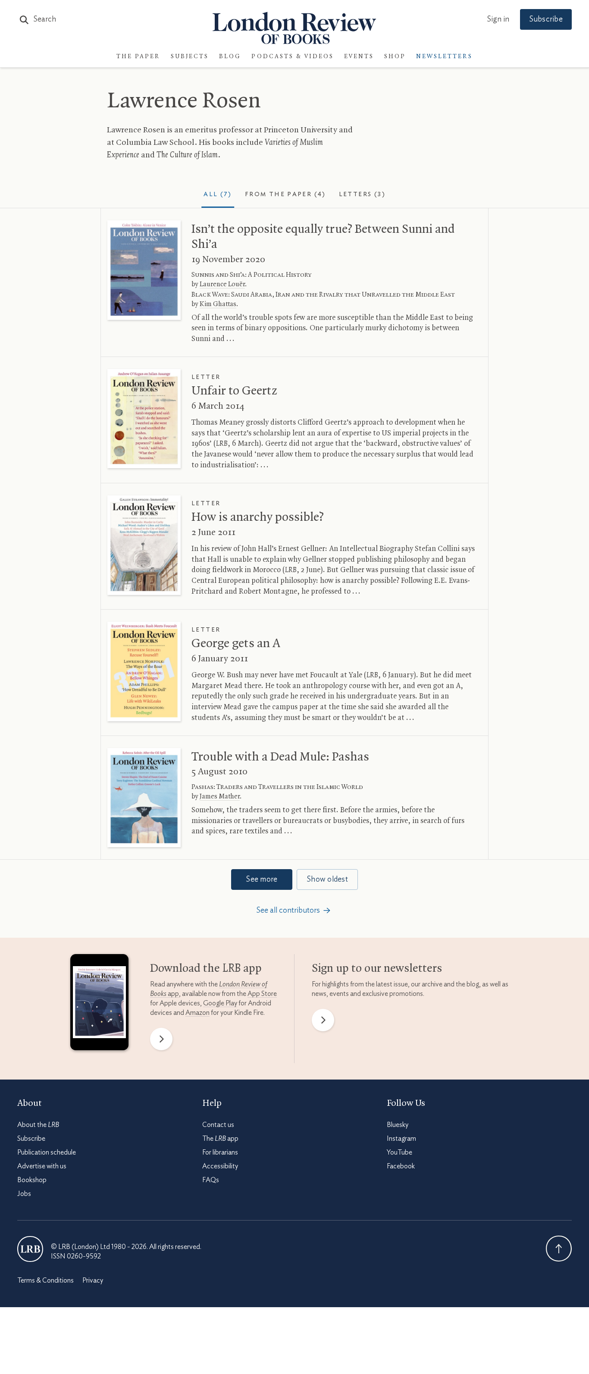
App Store (262, 993)
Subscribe (546, 19)
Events (359, 56)
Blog (230, 56)
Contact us (218, 1125)
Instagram (401, 1139)
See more (261, 879)
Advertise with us (41, 1166)
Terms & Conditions (45, 1280)
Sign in (498, 19)
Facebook (401, 1166)
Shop (395, 56)
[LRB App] (99, 1004)
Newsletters (444, 56)
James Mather (220, 796)
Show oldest (327, 879)
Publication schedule (46, 1152)
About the (38, 1125)
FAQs (210, 1180)
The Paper (138, 56)
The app (220, 1139)
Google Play (220, 1003)
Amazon (197, 1012)
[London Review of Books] (30, 1249)
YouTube (399, 1152)
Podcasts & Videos (292, 56)
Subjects (190, 56)
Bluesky (397, 1125)
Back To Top (559, 1249)
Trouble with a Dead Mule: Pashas (280, 757)
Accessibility (220, 1166)
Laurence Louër (222, 284)
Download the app (206, 969)
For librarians (220, 1152)
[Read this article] (144, 269)
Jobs (24, 1194)
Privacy (92, 1280)
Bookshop (32, 1180)
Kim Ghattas (218, 304)
